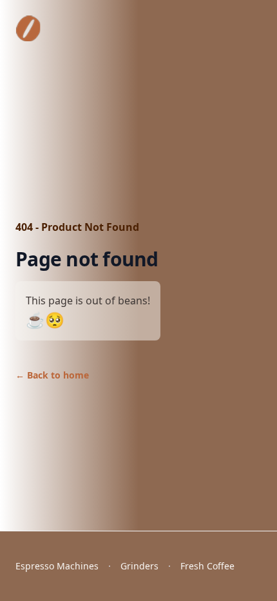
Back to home (52, 375)
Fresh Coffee (207, 566)
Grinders (139, 566)
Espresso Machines (57, 566)
